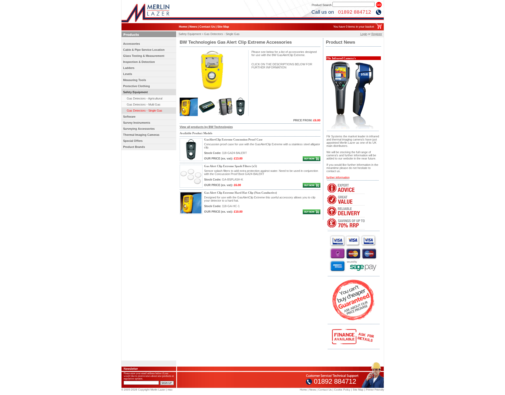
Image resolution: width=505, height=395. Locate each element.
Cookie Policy (342, 389)
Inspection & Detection (139, 61)
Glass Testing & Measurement (143, 55)
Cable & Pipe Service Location (144, 49)
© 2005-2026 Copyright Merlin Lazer (143, 389)
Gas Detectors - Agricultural (144, 98)
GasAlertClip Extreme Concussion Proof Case (233, 139)
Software (129, 116)
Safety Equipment (135, 92)
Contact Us (207, 26)
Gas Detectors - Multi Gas (143, 104)
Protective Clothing (136, 86)
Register (376, 34)
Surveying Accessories (139, 128)
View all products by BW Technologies (206, 126)
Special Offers (133, 140)
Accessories (131, 43)
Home (183, 26)
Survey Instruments (136, 122)
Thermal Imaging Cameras (141, 134)
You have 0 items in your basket (353, 26)
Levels (127, 74)
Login (363, 34)
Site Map (223, 26)
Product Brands (134, 146)
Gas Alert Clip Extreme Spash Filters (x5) (230, 166)
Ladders (128, 67)
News (193, 26)
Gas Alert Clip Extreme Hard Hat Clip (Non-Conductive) (240, 192)
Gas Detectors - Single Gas (144, 110)
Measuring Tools (134, 80)
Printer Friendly (375, 389)
